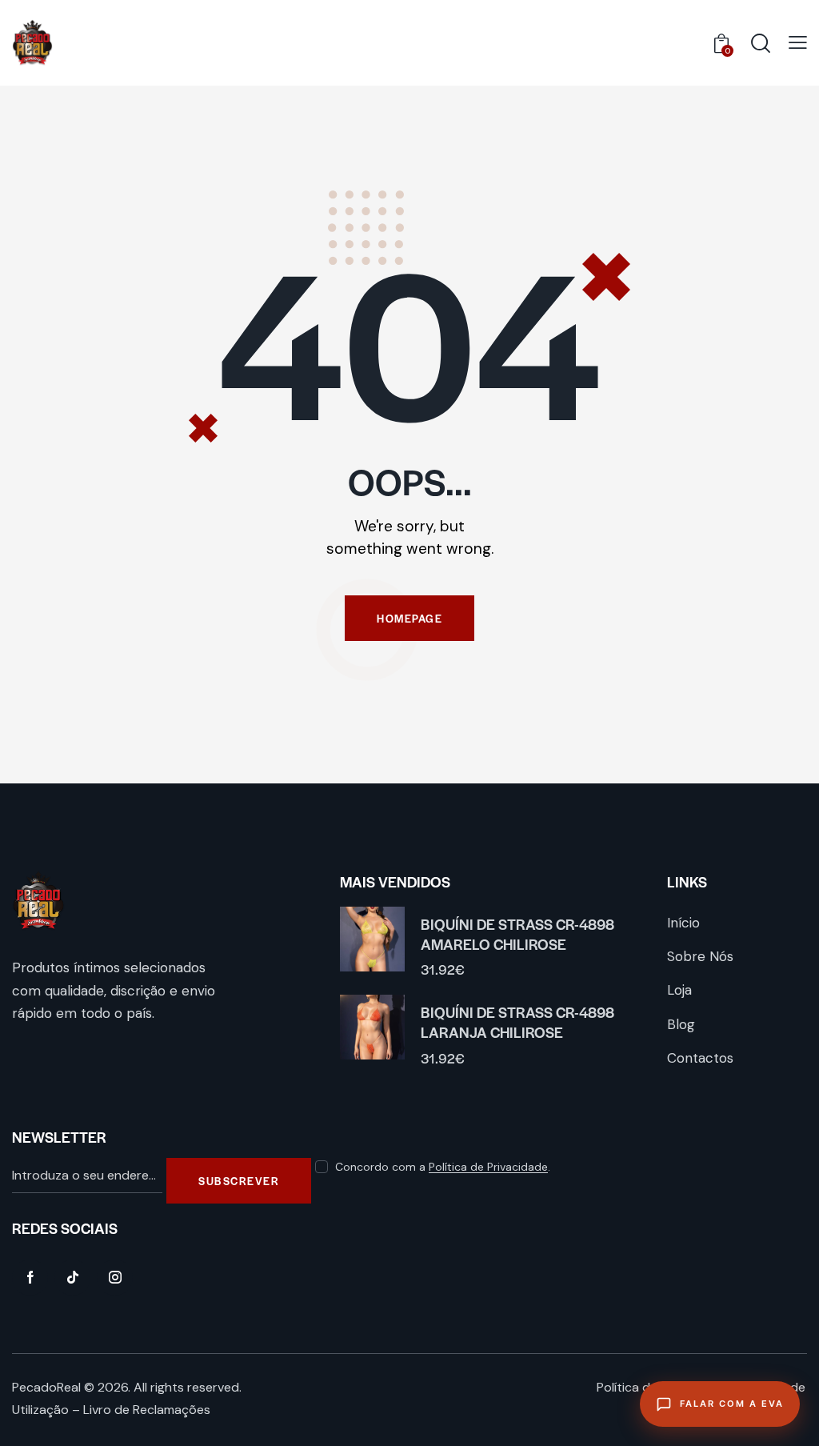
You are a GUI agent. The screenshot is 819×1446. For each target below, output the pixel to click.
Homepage (409, 618)
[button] (798, 42)
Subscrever (238, 1180)
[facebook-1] (30, 1278)
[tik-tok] (72, 1278)
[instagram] (115, 1278)
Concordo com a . (442, 1167)
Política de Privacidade (488, 1167)
